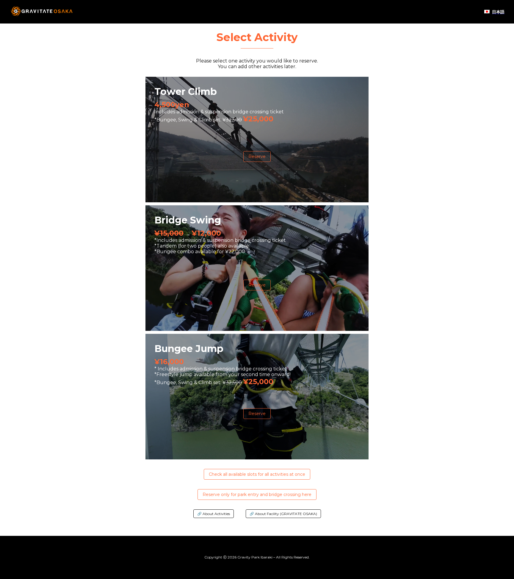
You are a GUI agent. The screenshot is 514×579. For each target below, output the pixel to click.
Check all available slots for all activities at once (257, 474)
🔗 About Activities (213, 513)
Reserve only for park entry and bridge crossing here (257, 494)
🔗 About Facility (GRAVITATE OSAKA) (283, 513)
